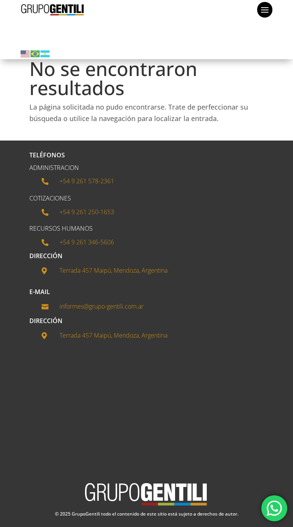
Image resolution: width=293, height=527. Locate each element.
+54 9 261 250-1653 (87, 212)
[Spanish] (45, 53)
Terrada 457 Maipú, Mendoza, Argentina (113, 270)
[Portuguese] (35, 53)
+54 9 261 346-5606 (87, 242)
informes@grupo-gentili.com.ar (101, 306)
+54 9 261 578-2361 (87, 181)
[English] (26, 53)
